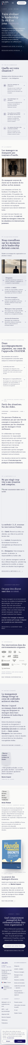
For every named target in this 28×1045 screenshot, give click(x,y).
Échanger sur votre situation (13, 46)
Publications (5, 1023)
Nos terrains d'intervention (12, 677)
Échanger (21, 3)
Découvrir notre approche (12, 50)
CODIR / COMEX (18, 969)
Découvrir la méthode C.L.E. (12, 571)
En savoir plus (10, 1037)
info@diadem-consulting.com (14, 950)
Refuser (8, 1041)
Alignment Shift (5, 1014)
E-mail (15, 1010)
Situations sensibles (19, 980)
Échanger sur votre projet (14, 946)
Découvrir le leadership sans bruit (14, 627)
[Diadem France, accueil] (5, 963)
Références (4, 1020)
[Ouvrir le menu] (12, 3)
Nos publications (8, 901)
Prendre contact (18, 1002)
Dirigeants (16, 966)
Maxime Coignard (6, 1017)
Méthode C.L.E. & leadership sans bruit (6, 1004)
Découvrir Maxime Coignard (12, 745)
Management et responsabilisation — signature (19, 993)
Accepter (20, 1041)
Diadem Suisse (18, 1013)
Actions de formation (19, 983)
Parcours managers (19, 972)
